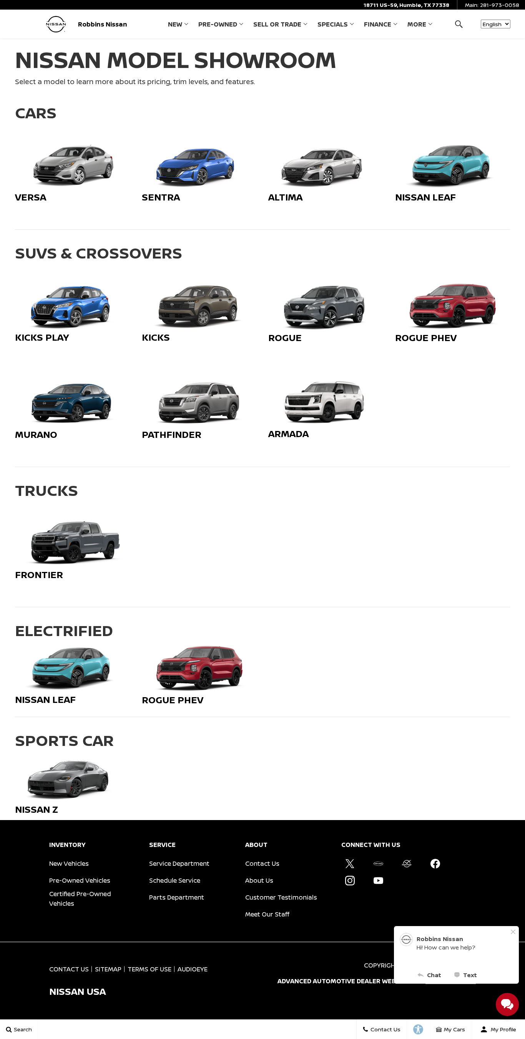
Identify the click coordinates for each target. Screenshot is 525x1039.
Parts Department (176, 897)
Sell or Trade (277, 24)
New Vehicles (69, 863)
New (175, 24)
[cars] (378, 863)
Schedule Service (174, 880)
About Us (259, 880)
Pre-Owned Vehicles (79, 880)
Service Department (179, 863)
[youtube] (378, 880)
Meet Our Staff (267, 914)
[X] (349, 863)
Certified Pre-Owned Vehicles (80, 899)
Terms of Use (149, 969)
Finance (377, 24)
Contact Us (262, 863)
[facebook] (435, 863)
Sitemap (108, 969)
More (417, 25)
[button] (458, 24)
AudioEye (193, 969)
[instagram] (349, 880)
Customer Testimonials (281, 897)
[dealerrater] (406, 863)
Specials (332, 24)
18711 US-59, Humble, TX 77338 (406, 4)
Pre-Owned (217, 24)
